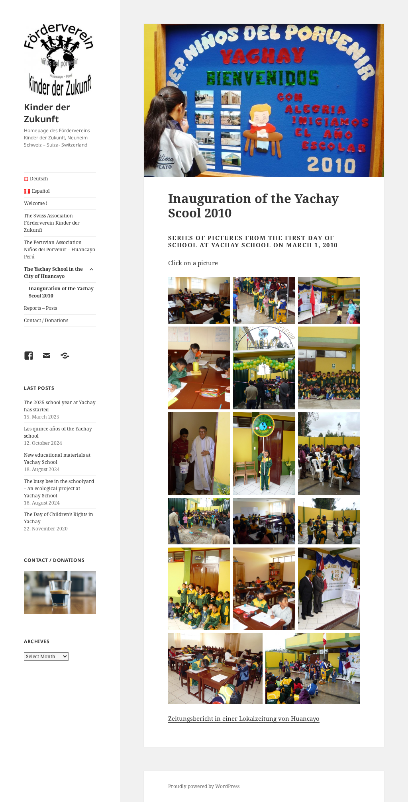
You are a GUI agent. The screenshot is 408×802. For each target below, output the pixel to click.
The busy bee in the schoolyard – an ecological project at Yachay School (59, 488)
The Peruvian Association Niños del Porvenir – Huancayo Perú (59, 249)
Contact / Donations (46, 320)
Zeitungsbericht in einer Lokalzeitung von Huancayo (244, 718)
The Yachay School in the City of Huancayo (53, 273)
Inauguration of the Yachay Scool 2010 (61, 292)
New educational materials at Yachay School (57, 459)
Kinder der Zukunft (47, 113)
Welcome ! (35, 203)
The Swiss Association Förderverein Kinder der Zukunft (52, 222)
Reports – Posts (40, 308)
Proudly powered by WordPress (203, 786)
